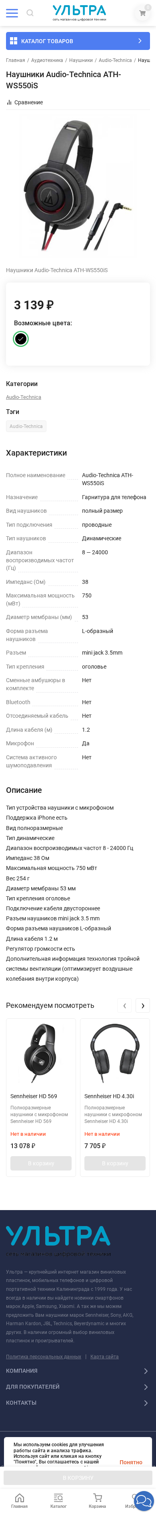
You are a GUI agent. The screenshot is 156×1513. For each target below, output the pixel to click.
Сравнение (28, 102)
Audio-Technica (115, 60)
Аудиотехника (47, 60)
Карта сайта (104, 1357)
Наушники (81, 60)
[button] (144, 1501)
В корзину (41, 1163)
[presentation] (124, 1005)
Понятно (131, 1462)
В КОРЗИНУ (78, 1478)
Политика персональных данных (43, 1357)
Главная (15, 60)
